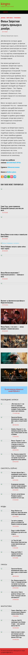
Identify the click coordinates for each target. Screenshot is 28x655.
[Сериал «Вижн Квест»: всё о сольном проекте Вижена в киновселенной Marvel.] (5, 610)
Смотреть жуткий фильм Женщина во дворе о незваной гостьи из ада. (18, 496)
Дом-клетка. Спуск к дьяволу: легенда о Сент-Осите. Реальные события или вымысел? (18, 594)
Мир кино (9, 17)
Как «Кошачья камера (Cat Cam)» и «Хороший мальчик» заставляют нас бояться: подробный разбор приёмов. (19, 456)
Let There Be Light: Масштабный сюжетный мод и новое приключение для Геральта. (19, 543)
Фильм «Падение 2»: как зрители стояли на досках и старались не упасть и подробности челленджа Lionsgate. (19, 444)
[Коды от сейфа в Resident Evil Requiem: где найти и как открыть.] (5, 530)
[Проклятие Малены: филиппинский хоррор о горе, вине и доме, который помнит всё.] (5, 417)
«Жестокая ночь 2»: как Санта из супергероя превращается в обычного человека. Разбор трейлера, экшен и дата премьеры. (19, 407)
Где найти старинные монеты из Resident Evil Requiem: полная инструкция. (19, 522)
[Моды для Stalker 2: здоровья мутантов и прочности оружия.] (5, 552)
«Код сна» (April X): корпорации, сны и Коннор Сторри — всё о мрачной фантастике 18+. (18, 623)
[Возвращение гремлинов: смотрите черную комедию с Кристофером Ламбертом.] (5, 484)
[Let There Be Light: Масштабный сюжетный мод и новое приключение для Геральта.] (5, 540)
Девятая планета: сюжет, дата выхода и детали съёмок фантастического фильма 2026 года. (18, 634)
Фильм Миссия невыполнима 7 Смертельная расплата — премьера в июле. (12, 274)
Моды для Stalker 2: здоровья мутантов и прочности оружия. (17, 554)
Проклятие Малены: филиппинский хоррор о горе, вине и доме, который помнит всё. (19, 420)
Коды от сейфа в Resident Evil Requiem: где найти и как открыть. (19, 532)
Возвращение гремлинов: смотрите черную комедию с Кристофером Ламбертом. (19, 486)
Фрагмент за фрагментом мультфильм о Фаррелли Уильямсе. (13, 301)
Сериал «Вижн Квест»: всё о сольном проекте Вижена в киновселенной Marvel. (18, 612)
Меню (5, 12)
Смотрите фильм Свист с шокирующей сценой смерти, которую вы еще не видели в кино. (19, 475)
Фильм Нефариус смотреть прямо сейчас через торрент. (13, 247)
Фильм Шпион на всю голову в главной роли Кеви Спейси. (14, 235)
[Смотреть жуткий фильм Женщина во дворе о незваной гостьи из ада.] (5, 494)
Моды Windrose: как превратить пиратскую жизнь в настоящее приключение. (19, 512)
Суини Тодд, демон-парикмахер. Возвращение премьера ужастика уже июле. (12, 208)
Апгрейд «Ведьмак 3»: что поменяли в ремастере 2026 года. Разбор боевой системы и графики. (19, 431)
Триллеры (17, 17)
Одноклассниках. (13, 167)
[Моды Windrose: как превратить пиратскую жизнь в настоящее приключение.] (5, 510)
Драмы (3, 17)
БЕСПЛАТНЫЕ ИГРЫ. (14, 163)
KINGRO (5, 4)
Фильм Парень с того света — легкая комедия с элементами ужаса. (12, 328)
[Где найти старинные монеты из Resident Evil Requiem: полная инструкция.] (5, 520)
